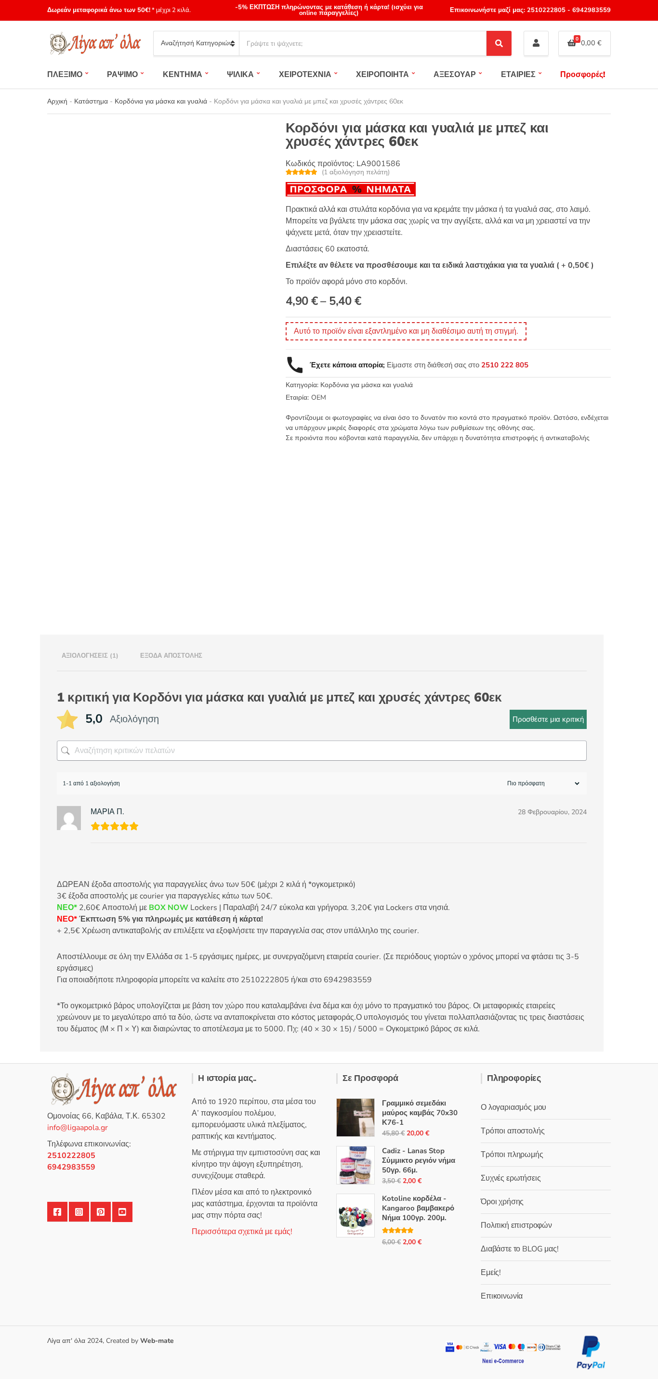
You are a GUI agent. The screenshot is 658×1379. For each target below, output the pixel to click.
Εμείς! (491, 1272)
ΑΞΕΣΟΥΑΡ (455, 74)
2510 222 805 (504, 365)
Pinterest (101, 1212)
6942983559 (590, 10)
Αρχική (57, 101)
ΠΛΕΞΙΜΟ (64, 74)
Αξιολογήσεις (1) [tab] (90, 655)
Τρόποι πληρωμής (512, 1154)
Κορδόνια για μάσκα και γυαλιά (161, 101)
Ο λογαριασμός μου (513, 1107)
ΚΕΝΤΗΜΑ (182, 74)
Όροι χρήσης (502, 1202)
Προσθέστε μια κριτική (548, 719)
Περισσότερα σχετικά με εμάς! (242, 1231)
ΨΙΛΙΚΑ (240, 74)
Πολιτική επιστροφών (516, 1225)
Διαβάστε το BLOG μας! (520, 1249)
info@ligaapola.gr (77, 1127)
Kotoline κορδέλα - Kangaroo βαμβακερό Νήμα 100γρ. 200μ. (418, 1208)
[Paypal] (591, 1351)
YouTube (122, 1212)
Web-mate (157, 1340)
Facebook (57, 1212)
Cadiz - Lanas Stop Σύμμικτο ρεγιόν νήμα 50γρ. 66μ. (418, 1160)
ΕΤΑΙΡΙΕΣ (518, 74)
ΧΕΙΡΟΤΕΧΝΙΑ (305, 74)
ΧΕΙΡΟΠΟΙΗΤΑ (382, 74)
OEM (318, 397)
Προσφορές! (582, 74)
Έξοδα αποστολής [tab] (171, 655)
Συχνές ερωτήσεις (510, 1178)
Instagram (79, 1212)
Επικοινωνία (502, 1296)
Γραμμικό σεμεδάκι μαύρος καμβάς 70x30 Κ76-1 (420, 1112)
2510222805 (546, 10)
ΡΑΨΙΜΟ (122, 74)
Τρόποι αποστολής (512, 1131)
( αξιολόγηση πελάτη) (356, 172)
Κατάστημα (91, 101)
